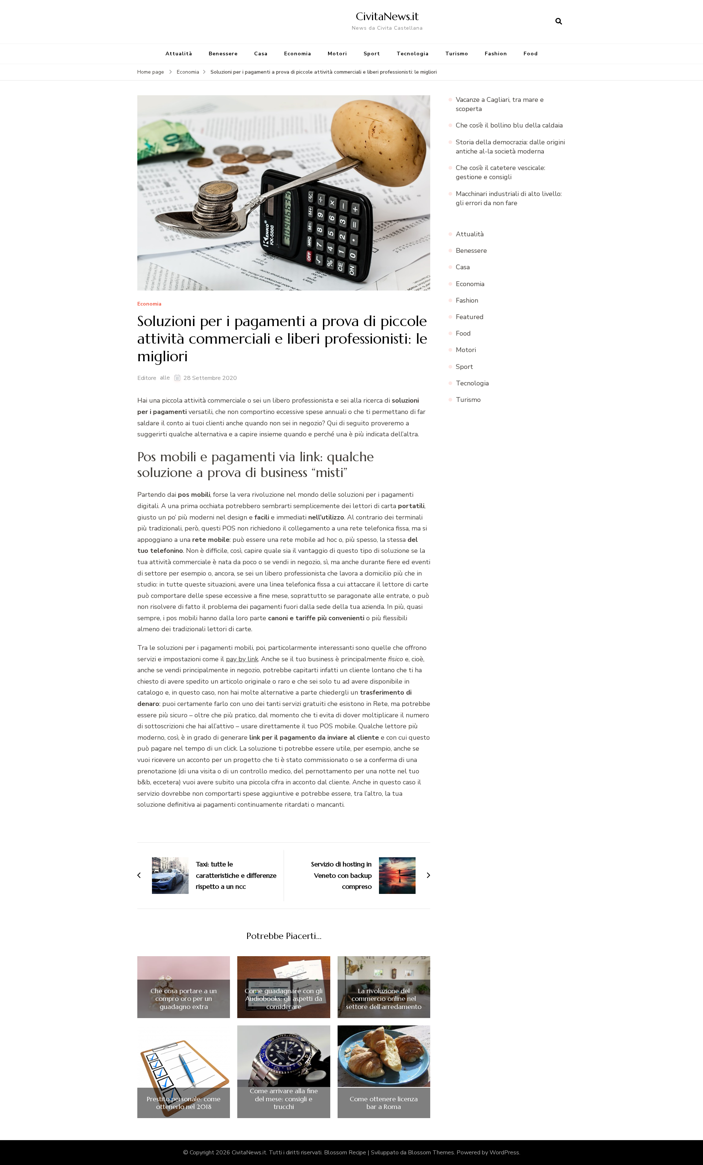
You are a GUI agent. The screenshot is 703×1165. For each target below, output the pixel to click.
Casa (261, 53)
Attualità (178, 53)
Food (531, 53)
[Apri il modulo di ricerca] (559, 21)
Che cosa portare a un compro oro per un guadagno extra (183, 999)
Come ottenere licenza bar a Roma (384, 1103)
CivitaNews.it (387, 16)
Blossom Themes (431, 1153)
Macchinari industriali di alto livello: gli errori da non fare (509, 198)
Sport (372, 53)
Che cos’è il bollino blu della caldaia (509, 125)
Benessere (223, 53)
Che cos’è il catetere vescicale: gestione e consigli (500, 172)
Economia (297, 53)
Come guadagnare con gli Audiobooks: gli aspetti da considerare (284, 999)
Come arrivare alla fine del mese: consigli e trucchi (284, 1099)
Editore (146, 378)
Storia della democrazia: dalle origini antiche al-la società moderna (510, 147)
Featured (470, 316)
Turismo (456, 53)
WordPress (504, 1153)
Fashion (496, 53)
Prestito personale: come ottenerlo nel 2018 (183, 1103)
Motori (337, 53)
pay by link (242, 659)
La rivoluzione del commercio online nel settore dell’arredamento (383, 999)
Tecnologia (413, 53)
